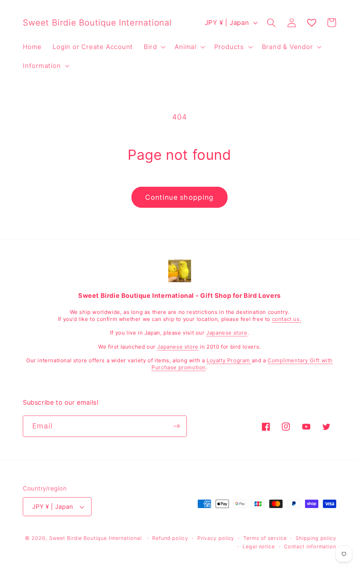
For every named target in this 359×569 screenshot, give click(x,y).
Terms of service (265, 538)
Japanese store (226, 332)
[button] (153, 46)
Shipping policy (316, 538)
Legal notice (259, 546)
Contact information (310, 546)
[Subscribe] (177, 426)
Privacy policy (216, 538)
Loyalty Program (229, 360)
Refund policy (170, 538)
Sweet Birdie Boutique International (95, 538)
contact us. (287, 319)
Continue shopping (179, 197)
